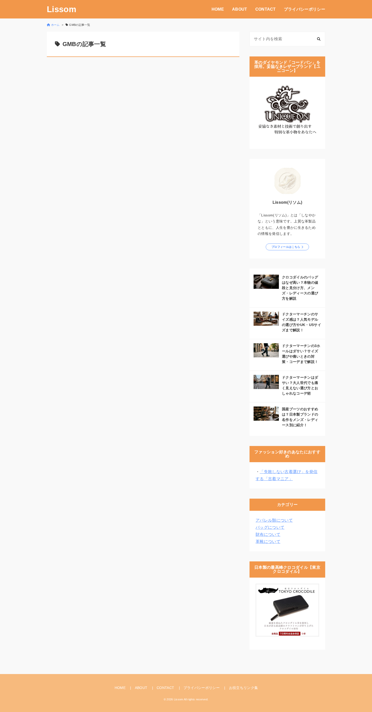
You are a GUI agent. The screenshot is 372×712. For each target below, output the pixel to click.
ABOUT (239, 9)
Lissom (61, 9)
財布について (268, 534)
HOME (218, 9)
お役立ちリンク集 (243, 688)
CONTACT (265, 9)
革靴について (268, 541)
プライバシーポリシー (304, 9)
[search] (319, 39)
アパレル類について (274, 520)
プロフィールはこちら (286, 246)
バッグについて (270, 527)
